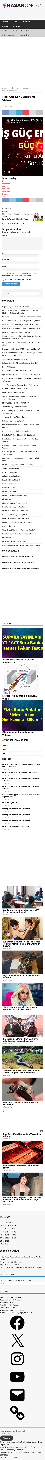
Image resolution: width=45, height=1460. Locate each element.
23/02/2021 (7, 823)
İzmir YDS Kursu (8, 367)
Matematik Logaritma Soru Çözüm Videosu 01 (20, 568)
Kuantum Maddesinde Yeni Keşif (15, 495)
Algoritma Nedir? (8, 499)
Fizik (16, 22)
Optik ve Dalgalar (8, 35)
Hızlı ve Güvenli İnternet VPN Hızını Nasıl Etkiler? (21, 349)
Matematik (27, 22)
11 (13, 1232)
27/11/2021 (7, 799)
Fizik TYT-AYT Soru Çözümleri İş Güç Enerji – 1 (20, 435)
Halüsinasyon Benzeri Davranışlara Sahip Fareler (21, 545)
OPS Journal (26, 1280)
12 (15, 1232)
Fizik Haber (4, 1280)
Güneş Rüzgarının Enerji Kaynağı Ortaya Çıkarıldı (21, 321)
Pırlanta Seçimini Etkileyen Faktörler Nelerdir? (20, 363)
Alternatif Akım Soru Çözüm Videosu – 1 (18, 661)
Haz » (7, 1244)
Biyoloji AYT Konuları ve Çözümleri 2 (16, 815)
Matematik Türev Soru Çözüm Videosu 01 (18, 562)
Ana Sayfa (5, 22)
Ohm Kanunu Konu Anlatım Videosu (18, 734)
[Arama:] (22, 293)
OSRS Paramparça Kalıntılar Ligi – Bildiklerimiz (20, 385)
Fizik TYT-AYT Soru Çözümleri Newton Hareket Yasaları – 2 (20, 779)
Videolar (16, 26)
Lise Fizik (14, 88)
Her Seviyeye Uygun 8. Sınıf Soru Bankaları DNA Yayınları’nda (21, 795)
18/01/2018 (7, 559)
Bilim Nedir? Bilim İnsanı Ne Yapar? (16, 518)
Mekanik (4, 31)
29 (6, 1241)
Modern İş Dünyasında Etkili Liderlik (16, 332)
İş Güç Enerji (7, 209)
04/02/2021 (7, 829)
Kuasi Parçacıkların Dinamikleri (14, 541)
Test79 (5, 746)
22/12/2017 (7, 565)
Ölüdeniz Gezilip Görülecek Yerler (15, 389)
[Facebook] (17, 1331)
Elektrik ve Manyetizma (21, 31)
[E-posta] (17, 1403)
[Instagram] (17, 1367)
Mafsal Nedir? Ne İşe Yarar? (13, 392)
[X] (17, 1349)
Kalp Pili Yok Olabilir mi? (11, 476)
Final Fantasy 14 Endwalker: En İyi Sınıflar (18, 371)
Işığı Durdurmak (8, 526)
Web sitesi (6, 266)
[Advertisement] (23, 13)
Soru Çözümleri (10, 551)
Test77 (5, 753)
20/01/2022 (7, 791)
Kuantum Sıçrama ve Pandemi (14, 507)
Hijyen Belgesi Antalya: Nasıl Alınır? (16, 306)
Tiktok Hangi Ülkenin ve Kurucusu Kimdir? (18, 530)
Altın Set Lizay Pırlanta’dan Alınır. (15, 407)
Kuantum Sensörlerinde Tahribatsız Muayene (19, 534)
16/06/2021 (7, 805)
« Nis (2, 1244)
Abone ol (6, 1438)
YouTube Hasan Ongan (16, 740)
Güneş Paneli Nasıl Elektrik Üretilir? (16, 431)
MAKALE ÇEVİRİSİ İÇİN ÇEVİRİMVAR (15, 403)
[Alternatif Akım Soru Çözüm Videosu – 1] (22, 657)
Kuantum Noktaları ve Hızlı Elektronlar (17, 522)
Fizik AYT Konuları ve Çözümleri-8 (15, 826)
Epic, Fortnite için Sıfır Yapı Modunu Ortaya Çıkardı (22, 374)
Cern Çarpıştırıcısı (9, 484)
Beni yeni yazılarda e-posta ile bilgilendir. (21, 279)
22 (6, 1238)
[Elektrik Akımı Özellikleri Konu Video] (22, 693)
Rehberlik (5, 26)
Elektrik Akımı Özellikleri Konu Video (19, 697)
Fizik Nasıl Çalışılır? (9, 488)
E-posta (5, 260)
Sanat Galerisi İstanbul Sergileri (14, 359)
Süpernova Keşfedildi (10, 468)
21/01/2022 (7, 775)
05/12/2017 (7, 571)
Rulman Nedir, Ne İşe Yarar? (13, 421)
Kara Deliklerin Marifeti (11, 480)
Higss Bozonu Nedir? (10, 472)
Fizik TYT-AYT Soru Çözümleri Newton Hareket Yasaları (20, 787)
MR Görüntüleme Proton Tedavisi (15, 503)
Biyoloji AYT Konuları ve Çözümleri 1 (16, 820)
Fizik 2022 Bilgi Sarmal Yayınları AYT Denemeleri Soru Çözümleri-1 (21, 765)
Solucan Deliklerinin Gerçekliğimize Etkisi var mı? (21, 324)
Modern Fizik (24, 35)
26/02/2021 (7, 811)
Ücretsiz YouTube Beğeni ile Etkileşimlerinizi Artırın (22, 328)
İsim (4, 253)
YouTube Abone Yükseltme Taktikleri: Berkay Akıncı (21, 317)
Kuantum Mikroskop (10, 491)
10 (10, 1232)
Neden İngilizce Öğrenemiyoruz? (14, 514)
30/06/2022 (7, 769)
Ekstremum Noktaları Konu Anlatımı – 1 (18, 556)
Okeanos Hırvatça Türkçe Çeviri (14, 417)
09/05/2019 (8, 106)
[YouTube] (17, 1385)
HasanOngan (15, 1280)
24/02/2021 (7, 817)
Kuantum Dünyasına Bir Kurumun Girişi (17, 464)
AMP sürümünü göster (8, 1457)
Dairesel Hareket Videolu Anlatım (13, 1262)
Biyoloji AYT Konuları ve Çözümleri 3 (16, 809)
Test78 (5, 749)
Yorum (4, 236)
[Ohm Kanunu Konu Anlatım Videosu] (22, 729)
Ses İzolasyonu (8, 538)
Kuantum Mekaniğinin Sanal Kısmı (15, 511)
